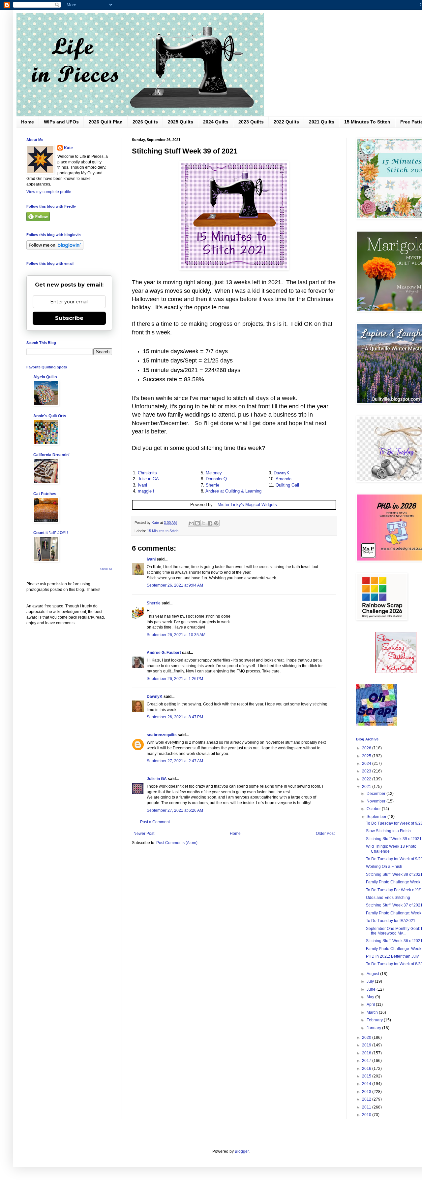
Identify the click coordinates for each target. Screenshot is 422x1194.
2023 (367, 771)
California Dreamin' (51, 455)
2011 (367, 1107)
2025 (367, 756)
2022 (367, 779)
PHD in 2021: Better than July (392, 956)
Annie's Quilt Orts (49, 416)
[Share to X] (203, 523)
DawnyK (281, 472)
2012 (367, 1099)
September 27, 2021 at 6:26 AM (175, 810)
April (371, 1004)
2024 (367, 763)
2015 (367, 1076)
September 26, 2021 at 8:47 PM (175, 717)
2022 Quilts (286, 121)
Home (27, 121)
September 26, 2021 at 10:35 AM (176, 634)
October (374, 808)
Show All (106, 569)
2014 (367, 1083)
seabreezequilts (162, 735)
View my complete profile (48, 191)
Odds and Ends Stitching (388, 897)
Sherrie (212, 485)
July (371, 981)
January (374, 1028)
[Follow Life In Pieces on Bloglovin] (54, 248)
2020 (367, 1037)
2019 (367, 1045)
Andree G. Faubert (164, 652)
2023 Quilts (251, 121)
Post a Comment (155, 822)
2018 (367, 1053)
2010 (367, 1114)
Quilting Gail (287, 485)
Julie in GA (148, 478)
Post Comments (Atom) (176, 842)
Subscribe (69, 318)
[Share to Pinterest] (216, 523)
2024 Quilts (215, 121)
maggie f (146, 491)
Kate (68, 148)
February (375, 1020)
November (376, 801)
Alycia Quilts (45, 377)
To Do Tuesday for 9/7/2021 (390, 920)
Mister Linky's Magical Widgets (247, 504)
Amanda (283, 478)
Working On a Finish (384, 866)
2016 (367, 1068)
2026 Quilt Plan (106, 121)
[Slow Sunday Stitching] (395, 671)
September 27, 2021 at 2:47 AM (175, 761)
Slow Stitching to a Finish (388, 831)
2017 (367, 1060)
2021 (367, 786)
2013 (367, 1091)
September (377, 816)
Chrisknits (147, 472)
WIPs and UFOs (61, 121)
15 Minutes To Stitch (367, 121)
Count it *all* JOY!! (50, 532)
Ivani (142, 485)
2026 (367, 748)
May (371, 997)
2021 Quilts (321, 121)
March (373, 1012)
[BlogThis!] (197, 523)
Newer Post (144, 833)
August (373, 974)
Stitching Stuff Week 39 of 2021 (394, 838)
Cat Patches (44, 494)
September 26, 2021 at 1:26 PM (175, 678)
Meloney (214, 472)
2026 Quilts (145, 121)
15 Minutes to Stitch (162, 531)
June (372, 989)
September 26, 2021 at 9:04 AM (175, 585)
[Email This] (191, 523)
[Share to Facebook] (210, 523)
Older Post (325, 833)
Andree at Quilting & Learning (233, 491)
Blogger (242, 1151)
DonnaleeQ (216, 478)
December (376, 793)
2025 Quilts (180, 121)
